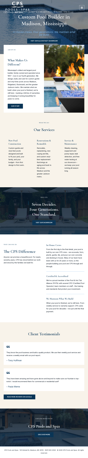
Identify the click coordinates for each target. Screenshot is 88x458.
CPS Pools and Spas (13, 12)
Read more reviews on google (19, 397)
